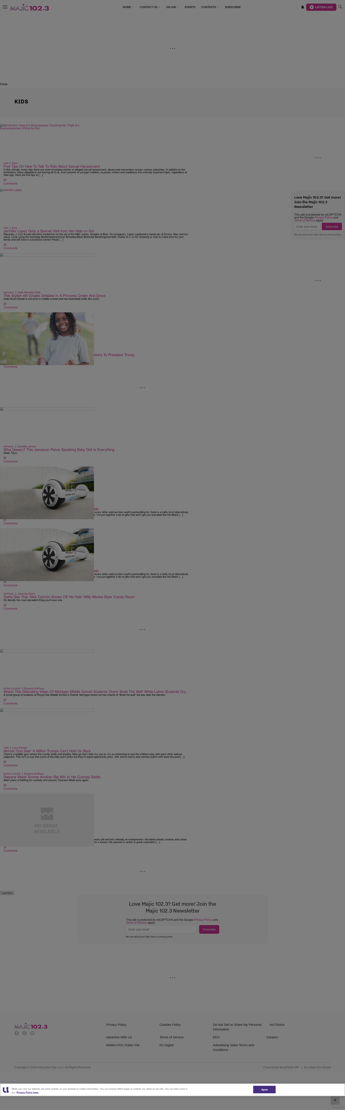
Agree (264, 1089)
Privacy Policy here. (28, 1092)
